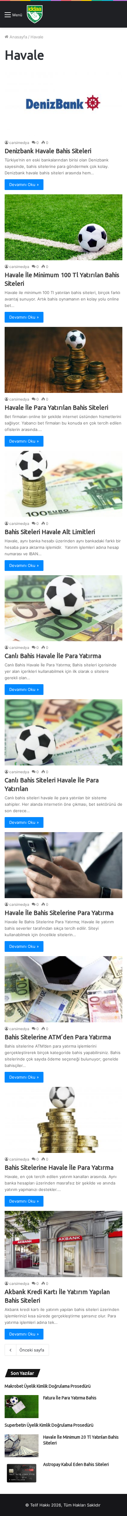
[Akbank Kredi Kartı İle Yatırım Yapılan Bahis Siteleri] (63, 1244)
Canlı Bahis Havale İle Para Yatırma (53, 655)
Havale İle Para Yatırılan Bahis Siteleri (56, 407)
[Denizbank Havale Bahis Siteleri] (63, 103)
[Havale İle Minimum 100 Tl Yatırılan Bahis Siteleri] (63, 227)
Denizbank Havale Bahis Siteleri (48, 150)
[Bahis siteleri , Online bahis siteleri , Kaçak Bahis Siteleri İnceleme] (35, 14)
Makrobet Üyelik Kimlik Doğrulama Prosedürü (48, 1386)
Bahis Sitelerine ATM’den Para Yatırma (58, 1037)
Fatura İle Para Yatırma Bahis (69, 1397)
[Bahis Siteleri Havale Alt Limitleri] (63, 484)
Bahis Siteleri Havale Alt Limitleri (50, 531)
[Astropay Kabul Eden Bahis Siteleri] (22, 1473)
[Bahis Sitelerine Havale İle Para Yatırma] (63, 1120)
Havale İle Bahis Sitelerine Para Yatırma (59, 912)
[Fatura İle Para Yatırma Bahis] (22, 1406)
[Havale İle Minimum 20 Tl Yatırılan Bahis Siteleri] (22, 1445)
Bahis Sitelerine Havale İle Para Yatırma (59, 1167)
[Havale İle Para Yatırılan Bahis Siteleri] (63, 360)
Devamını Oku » (24, 184)
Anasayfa (17, 36)
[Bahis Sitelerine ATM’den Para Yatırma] (63, 989)
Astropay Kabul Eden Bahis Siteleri (76, 1464)
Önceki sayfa (31, 1349)
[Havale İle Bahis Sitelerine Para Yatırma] (63, 865)
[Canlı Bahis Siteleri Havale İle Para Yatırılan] (63, 732)
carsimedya (19, 142)
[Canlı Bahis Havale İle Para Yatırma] (63, 608)
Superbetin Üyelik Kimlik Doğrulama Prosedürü (49, 1425)
